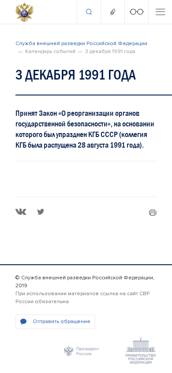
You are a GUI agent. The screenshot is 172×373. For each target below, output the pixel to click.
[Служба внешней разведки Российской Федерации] (24, 12)
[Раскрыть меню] (160, 12)
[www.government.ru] (141, 351)
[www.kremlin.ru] (81, 351)
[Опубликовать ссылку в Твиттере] (40, 212)
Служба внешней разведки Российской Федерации (81, 43)
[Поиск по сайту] (89, 12)
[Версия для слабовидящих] (136, 12)
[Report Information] (112, 12)
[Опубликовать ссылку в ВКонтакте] (20, 212)
